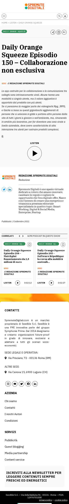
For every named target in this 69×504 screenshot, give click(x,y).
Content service (15, 459)
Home (4, 22)
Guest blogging (14, 446)
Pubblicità (11, 440)
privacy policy (45, 500)
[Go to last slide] (20, 236)
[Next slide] (23, 236)
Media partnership (16, 453)
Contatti (10, 407)
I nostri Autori (13, 414)
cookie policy (61, 500)
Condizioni (11, 420)
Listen (13, 22)
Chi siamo (11, 401)
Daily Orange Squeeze (30, 22)
